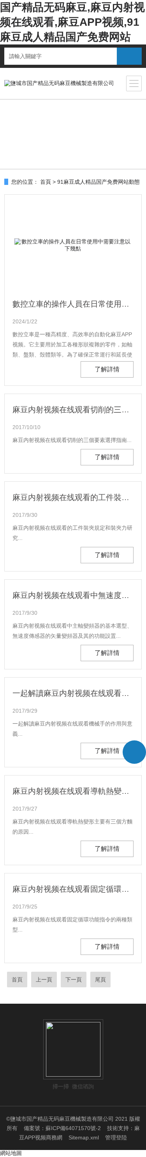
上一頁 (44, 979)
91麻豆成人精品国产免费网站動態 (98, 182)
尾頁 (100, 979)
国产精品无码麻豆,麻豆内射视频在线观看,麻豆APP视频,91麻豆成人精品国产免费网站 (72, 22)
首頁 (45, 182)
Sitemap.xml (84, 1137)
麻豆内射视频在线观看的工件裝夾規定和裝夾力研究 (73, 497)
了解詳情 (107, 369)
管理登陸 (116, 1137)
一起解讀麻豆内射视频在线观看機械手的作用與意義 (73, 693)
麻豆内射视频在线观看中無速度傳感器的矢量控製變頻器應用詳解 (73, 595)
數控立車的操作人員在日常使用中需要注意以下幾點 (73, 304)
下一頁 (73, 979)
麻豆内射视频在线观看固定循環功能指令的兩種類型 (73, 889)
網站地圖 (11, 1153)
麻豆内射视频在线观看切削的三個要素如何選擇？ (73, 409)
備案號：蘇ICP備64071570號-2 (62, 1128)
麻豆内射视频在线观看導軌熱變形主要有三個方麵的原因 (73, 791)
